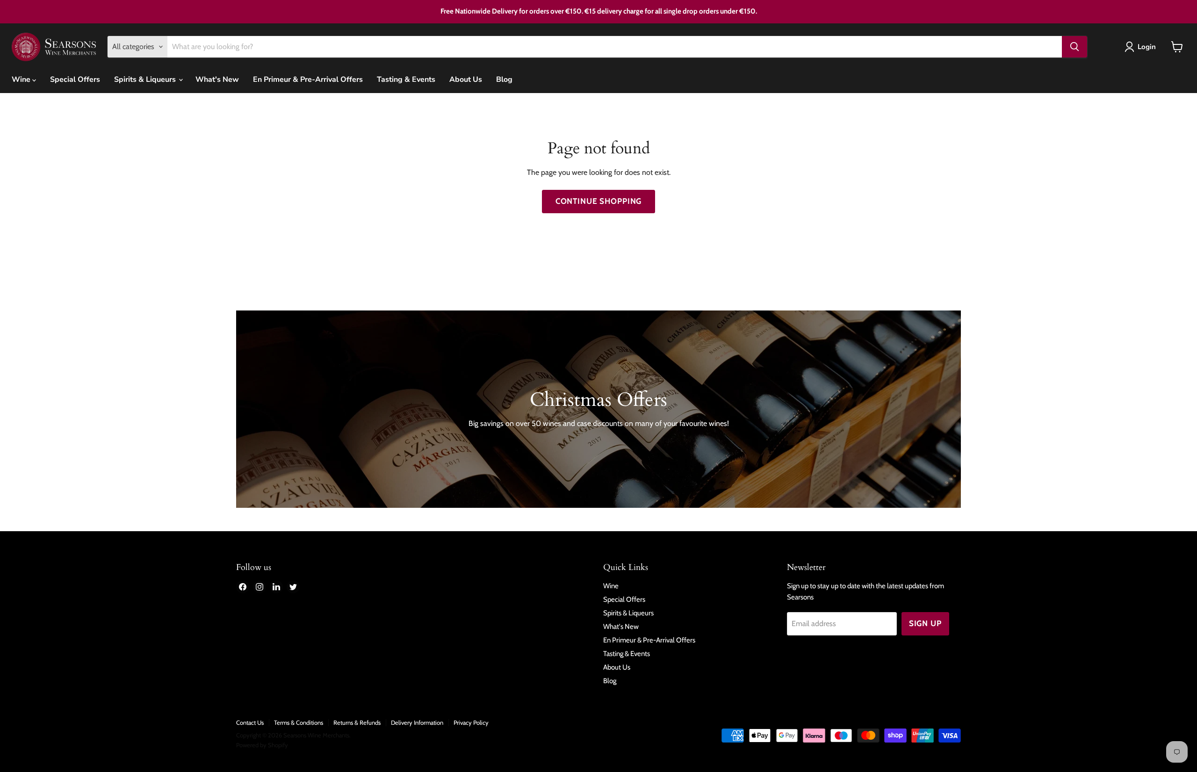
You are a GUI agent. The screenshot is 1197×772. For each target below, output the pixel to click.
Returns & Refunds (357, 722)
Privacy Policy (471, 722)
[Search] (1074, 47)
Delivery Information (417, 722)
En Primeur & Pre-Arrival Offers (308, 79)
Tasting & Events (406, 79)
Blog (504, 79)
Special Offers (75, 79)
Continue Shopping (598, 201)
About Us (465, 79)
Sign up (925, 623)
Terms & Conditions (298, 722)
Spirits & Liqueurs (146, 79)
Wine (22, 79)
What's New (217, 79)
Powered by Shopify (262, 745)
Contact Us (250, 722)
